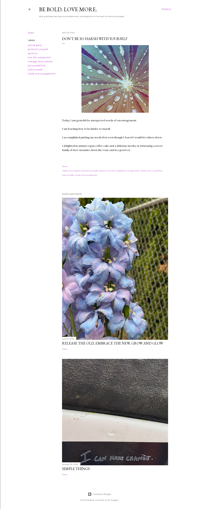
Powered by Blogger (102, 494)
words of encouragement (42, 73)
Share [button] (31, 32)
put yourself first (37, 65)
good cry (32, 53)
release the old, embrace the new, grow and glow (112, 343)
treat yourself (35, 69)
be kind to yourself (38, 49)
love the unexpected (39, 57)
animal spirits (35, 45)
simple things (76, 468)
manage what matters (40, 61)
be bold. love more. (68, 9)
